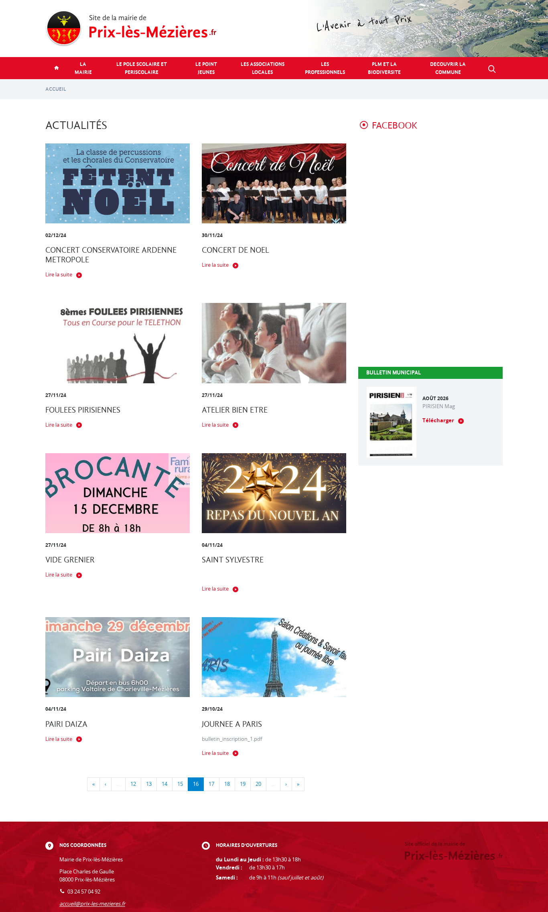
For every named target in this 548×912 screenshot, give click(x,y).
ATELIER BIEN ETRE (235, 410)
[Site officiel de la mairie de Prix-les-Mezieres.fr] (274, 28)
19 (243, 784)
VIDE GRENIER (70, 559)
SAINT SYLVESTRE (233, 559)
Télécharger (438, 420)
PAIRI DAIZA (66, 724)
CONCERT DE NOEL (235, 250)
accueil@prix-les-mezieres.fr (92, 904)
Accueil (55, 89)
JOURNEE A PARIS (232, 724)
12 (133, 784)
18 (227, 784)
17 (211, 784)
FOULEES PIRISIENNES (82, 410)
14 (164, 784)
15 (180, 784)
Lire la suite (58, 275)
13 (149, 784)
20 (258, 784)
